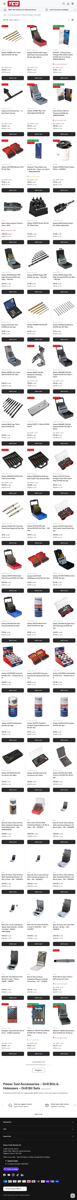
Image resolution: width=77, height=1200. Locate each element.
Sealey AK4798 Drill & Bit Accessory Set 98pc (11, 774)
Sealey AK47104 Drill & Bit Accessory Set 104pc (37, 774)
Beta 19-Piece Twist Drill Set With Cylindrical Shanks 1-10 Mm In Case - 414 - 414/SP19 (63, 825)
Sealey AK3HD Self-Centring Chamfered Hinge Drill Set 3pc (13, 527)
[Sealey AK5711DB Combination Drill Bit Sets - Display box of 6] (64, 657)
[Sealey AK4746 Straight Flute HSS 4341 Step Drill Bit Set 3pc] (64, 607)
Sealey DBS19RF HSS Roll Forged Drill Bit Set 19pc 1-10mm (62, 426)
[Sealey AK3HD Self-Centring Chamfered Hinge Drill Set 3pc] (13, 510)
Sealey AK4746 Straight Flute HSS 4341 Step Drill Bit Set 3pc (64, 626)
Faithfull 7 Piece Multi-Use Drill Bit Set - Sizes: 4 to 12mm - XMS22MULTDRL (38, 169)
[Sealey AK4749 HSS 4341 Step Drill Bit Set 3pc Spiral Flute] (38, 1129)
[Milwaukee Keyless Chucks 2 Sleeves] (13, 1129)
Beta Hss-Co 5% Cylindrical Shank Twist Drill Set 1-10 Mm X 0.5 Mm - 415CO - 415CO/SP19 (12, 928)
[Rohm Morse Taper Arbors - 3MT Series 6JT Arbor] (64, 960)
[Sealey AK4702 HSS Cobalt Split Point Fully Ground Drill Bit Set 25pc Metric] (38, 36)
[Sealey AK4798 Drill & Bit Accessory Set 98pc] (13, 757)
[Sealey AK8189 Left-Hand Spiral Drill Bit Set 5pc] (13, 36)
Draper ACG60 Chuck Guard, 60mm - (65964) (63, 168)
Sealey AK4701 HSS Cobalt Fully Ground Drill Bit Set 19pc (12, 577)
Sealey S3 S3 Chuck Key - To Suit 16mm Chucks (12, 112)
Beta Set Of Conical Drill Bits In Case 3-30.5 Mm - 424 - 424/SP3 (37, 927)
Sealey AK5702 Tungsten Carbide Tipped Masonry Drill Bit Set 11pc (38, 725)
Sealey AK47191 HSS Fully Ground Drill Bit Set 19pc (11, 625)
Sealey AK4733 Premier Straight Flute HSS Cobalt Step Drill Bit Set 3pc (62, 478)
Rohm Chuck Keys (59, 1087)
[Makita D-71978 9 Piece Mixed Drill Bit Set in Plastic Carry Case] (38, 1014)
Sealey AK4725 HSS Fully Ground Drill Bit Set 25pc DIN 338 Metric (63, 1147)
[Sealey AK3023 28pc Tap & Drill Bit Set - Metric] (38, 1070)
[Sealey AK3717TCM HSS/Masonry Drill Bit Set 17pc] (38, 559)
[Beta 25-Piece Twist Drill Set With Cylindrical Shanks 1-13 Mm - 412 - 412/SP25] (38, 858)
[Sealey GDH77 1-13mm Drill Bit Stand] (38, 408)
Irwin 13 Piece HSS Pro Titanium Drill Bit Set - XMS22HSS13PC (61, 113)
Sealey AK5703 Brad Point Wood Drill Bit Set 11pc (37, 624)
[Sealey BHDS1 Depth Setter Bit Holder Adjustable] (64, 207)
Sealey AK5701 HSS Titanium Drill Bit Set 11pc (63, 724)
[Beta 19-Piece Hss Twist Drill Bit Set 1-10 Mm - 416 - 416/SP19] (64, 908)
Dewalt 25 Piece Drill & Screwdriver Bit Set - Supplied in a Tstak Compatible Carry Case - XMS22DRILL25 (11, 1091)
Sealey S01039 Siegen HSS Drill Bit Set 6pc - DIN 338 (37, 276)
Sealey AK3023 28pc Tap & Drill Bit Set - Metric (37, 1088)
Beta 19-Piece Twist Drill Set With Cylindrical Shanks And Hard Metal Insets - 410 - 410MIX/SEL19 (12, 826)
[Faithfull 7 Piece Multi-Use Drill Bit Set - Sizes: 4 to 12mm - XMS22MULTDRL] (38, 151)
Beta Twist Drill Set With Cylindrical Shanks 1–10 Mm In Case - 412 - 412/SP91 (38, 825)
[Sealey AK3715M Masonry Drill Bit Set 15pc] (13, 151)
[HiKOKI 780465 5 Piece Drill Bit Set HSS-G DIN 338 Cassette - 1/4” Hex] (38, 1181)
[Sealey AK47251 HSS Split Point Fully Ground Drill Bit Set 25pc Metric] (13, 1181)
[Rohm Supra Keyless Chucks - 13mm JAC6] (13, 207)
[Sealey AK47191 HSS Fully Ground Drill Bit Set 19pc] (13, 607)
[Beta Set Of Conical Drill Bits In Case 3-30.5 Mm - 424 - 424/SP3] (38, 908)
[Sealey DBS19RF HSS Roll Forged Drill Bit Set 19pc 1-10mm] (64, 408)
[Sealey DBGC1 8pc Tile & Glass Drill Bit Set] (13, 408)
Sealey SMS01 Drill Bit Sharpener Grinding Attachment (35, 374)
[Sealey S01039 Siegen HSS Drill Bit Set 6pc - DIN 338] (38, 259)
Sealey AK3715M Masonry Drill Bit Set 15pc (12, 168)
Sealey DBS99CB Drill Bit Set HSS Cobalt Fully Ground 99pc (38, 477)
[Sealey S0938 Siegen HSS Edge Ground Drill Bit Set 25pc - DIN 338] (13, 259)
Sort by (6, 20)
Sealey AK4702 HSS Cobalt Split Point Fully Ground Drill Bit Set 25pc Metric (37, 55)
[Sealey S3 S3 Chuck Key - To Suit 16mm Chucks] (13, 94)
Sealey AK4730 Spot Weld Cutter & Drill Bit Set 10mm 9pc (63, 775)
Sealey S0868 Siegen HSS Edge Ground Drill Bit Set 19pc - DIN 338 (64, 277)
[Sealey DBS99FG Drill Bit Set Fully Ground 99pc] (13, 460)
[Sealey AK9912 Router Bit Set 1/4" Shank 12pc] (38, 207)
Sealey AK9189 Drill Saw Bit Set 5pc (37, 326)
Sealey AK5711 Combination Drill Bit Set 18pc (12, 724)
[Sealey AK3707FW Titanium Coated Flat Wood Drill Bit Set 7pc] (38, 657)
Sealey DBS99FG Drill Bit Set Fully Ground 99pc (12, 477)
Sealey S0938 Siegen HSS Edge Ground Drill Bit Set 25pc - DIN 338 (11, 277)
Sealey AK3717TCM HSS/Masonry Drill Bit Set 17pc (38, 577)
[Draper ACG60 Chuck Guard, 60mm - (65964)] (64, 151)
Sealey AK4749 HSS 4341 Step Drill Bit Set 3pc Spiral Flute (38, 1146)
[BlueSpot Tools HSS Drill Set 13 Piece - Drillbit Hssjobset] (13, 1014)
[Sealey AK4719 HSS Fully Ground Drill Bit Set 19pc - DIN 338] (38, 510)
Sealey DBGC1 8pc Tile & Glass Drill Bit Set (11, 425)
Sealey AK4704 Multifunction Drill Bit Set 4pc (64, 577)
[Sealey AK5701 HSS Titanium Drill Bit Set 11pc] (64, 707)
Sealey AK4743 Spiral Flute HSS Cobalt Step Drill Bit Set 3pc (63, 528)
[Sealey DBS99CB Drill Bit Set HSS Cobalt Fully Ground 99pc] (38, 460)
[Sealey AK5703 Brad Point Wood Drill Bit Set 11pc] (38, 607)
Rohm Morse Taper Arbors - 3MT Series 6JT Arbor (63, 978)
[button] (72, 4)
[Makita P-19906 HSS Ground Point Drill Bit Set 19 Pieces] (64, 1014)
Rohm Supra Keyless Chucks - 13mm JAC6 (13, 224)
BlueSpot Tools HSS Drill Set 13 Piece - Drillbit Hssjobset (13, 1032)
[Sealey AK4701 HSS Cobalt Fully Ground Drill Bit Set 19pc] (13, 559)
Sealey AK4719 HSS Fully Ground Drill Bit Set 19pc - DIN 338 (38, 528)
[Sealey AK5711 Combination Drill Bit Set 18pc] (13, 707)
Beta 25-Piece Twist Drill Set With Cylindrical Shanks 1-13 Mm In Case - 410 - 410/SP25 (12, 877)
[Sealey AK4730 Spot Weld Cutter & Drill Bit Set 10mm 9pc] (64, 757)
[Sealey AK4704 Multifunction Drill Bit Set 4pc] (64, 559)
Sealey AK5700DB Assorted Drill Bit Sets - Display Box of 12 (12, 675)
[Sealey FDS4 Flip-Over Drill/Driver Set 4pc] (13, 308)
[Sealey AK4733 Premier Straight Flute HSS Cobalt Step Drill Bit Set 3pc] (64, 460)
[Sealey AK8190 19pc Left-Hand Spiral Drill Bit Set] (38, 94)
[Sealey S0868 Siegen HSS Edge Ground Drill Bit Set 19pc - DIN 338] (64, 259)
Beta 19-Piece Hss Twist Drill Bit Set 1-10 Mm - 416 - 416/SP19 (63, 927)
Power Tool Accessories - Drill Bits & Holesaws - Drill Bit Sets (24, 15)
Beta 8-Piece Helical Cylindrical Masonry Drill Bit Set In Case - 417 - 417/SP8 (37, 979)
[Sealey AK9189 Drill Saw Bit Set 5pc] (38, 308)
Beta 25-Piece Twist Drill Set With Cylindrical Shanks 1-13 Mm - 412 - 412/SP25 (37, 877)
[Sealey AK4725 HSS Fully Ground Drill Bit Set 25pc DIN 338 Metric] (64, 1129)
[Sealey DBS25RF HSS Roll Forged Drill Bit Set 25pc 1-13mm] (64, 356)
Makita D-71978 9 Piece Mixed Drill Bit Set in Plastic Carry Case (38, 1033)
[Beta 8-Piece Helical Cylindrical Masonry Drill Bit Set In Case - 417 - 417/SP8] (38, 960)
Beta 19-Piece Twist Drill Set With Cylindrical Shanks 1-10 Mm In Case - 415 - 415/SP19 (63, 877)
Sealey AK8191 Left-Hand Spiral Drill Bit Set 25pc (11, 373)
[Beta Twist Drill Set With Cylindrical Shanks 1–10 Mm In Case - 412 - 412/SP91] (38, 806)
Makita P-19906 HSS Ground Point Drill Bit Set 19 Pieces (63, 1032)
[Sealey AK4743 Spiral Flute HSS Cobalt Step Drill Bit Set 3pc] (64, 510)
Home (4, 15)
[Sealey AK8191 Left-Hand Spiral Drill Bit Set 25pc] (13, 356)
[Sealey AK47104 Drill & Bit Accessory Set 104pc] (38, 757)
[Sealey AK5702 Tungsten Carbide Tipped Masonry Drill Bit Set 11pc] (38, 707)
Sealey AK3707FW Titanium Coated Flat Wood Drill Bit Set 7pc (38, 675)
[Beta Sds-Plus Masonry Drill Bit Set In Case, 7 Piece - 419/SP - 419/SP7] (13, 960)
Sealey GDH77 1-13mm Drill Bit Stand (38, 425)
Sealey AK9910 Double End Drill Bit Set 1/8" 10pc (63, 326)
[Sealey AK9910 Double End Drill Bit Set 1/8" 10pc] (64, 308)
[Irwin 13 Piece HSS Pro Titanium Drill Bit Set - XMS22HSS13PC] (64, 94)
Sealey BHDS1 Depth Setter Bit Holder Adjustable (63, 224)
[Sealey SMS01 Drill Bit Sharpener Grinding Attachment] (38, 356)
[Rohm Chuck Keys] (64, 1070)
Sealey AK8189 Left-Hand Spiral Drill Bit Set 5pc (11, 54)
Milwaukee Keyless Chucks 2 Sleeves (12, 1146)
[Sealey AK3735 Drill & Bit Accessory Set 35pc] (64, 1181)
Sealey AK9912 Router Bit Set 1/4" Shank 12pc (38, 224)
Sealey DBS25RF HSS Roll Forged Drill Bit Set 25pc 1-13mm (63, 374)
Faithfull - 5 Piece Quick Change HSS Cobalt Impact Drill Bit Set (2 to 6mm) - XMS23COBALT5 (63, 56)
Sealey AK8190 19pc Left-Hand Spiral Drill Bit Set (36, 112)
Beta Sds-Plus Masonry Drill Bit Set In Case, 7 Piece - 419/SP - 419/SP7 (12, 979)
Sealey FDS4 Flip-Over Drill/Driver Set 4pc (10, 326)
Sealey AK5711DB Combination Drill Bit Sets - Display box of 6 (64, 675)
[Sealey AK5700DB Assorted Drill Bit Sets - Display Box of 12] (13, 657)
